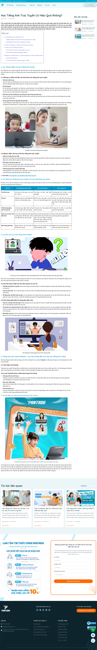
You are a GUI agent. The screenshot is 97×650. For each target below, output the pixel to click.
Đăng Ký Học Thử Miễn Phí (86, 610)
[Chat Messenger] (93, 635)
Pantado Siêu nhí (62, 635)
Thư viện (47, 5)
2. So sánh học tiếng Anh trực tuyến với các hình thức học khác (18, 45)
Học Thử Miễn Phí (90, 5)
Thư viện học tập (62, 637)
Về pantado (36, 624)
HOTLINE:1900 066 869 (84, 606)
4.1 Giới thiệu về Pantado (11, 58)
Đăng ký (88, 1)
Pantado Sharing (62, 632)
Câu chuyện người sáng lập (41, 626)
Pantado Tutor (62, 626)
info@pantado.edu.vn (9, 626)
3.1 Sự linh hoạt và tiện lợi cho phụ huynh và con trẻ (18, 50)
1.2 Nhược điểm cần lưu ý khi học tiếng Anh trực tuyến (18, 42)
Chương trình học (21, 5)
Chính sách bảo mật (39, 629)
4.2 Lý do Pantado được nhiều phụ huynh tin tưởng (17, 60)
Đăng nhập (94, 1)
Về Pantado (10, 5)
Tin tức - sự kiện (62, 640)
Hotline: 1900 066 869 (7, 1)
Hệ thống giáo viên (63, 624)
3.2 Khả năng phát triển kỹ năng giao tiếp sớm (16, 52)
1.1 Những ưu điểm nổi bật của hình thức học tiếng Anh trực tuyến (20, 39)
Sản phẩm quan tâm (59, 571)
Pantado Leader (62, 629)
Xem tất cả (83, 485)
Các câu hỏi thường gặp (40, 635)
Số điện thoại (57, 564)
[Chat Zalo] (93, 641)
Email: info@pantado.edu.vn (21, 1)
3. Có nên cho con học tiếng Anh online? (13, 47)
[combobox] (73, 574)
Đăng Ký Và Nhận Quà (73, 581)
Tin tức (54, 5)
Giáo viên (32, 5)
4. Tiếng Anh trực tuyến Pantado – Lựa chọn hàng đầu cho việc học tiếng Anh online (23, 55)
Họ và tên (56, 557)
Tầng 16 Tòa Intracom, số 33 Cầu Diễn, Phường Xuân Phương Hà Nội (15, 630)
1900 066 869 (6, 624)
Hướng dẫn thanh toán (39, 632)
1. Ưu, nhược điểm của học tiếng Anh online (14, 37)
